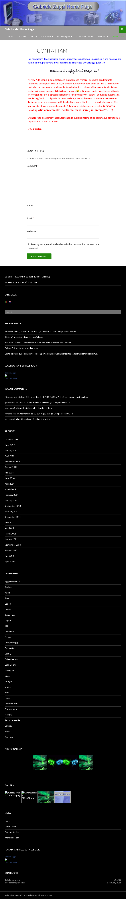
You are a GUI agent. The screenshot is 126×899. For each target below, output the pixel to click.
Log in (7, 821)
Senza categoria (12, 720)
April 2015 (9, 456)
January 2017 (11, 450)
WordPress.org (12, 837)
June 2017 (10, 445)
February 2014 (11, 494)
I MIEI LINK (102, 37)
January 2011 (11, 539)
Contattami (118, 37)
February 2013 (11, 511)
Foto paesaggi (11, 642)
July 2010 (9, 555)
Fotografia (46, 37)
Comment (33, 165)
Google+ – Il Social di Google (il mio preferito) (27, 277)
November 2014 (12, 461)
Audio (7, 592)
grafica (8, 687)
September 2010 (13, 544)
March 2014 (10, 489)
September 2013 (13, 506)
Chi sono (22, 37)
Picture (8, 714)
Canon (8, 603)
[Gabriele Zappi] (6, 375)
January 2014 (11, 500)
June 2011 (10, 522)
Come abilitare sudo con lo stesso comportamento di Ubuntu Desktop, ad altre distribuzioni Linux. (51, 353)
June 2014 (10, 478)
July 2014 (9, 472)
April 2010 (9, 561)
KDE (7, 692)
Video (7, 731)
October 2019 (11, 439)
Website (31, 231)
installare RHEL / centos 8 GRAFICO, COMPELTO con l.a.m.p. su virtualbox (40, 331)
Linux (32, 37)
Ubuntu (8, 725)
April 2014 (9, 483)
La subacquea (63, 37)
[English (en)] (10, 301)
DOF (7, 626)
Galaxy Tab (10, 670)
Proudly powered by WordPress (39, 895)
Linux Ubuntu (11, 703)
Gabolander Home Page (19, 29)
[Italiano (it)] (6, 301)
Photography (11, 709)
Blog (7, 598)
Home (11, 37)
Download (9, 631)
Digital (8, 620)
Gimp (7, 676)
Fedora (8, 637)
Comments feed (12, 832)
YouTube (9, 737)
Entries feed (10, 826)
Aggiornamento (12, 581)
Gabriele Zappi (10, 373)
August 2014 (11, 467)
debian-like (10, 615)
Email (30, 218)
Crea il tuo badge (11, 378)
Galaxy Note (10, 664)
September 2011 (13, 517)
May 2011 (9, 528)
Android (8, 587)
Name (31, 205)
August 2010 (11, 550)
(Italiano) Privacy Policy (14, 895)
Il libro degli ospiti (85, 37)
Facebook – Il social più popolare (21, 282)
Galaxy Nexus (11, 659)
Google (8, 681)
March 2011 (10, 533)
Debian (8, 609)
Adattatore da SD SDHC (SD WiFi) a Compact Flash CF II (45, 402)
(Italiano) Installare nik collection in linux (24, 337)
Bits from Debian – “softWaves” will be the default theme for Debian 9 (38, 342)
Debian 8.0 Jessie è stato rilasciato (21, 348)
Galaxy (8, 653)
